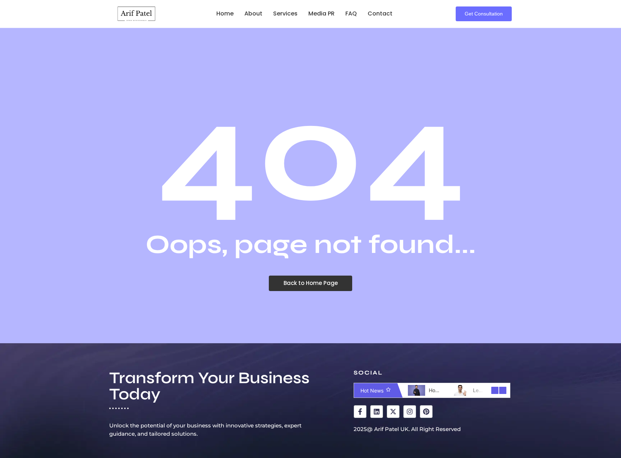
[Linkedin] (376, 411)
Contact (380, 13)
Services (285, 13)
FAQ (351, 13)
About (253, 13)
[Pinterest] (426, 411)
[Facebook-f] (360, 411)
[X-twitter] (393, 411)
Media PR (321, 13)
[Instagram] (409, 411)
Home (225, 13)
